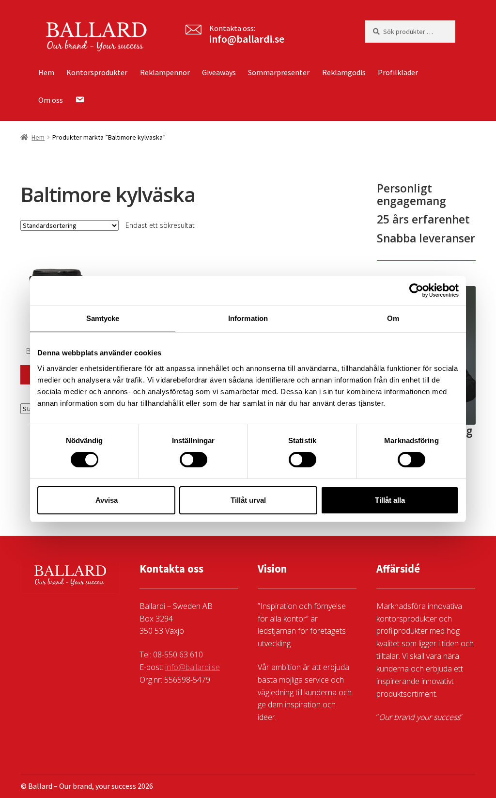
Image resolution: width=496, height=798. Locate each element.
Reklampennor (165, 72)
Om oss (50, 100)
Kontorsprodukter (96, 72)
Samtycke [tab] (103, 318)
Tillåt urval (248, 500)
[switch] (193, 459)
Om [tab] (393, 318)
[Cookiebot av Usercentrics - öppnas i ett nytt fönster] (416, 290)
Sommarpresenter (279, 72)
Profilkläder (398, 72)
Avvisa (106, 500)
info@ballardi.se (246, 39)
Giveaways (219, 72)
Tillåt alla (390, 500)
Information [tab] (248, 318)
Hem (46, 72)
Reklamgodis (344, 72)
